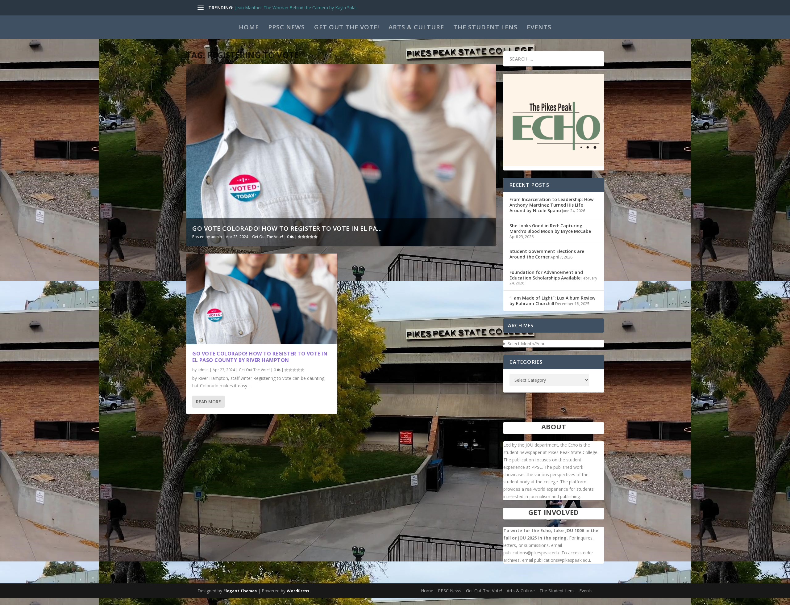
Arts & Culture (416, 27)
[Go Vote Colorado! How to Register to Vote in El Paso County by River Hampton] (261, 299)
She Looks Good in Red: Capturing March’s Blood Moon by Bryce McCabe (550, 228)
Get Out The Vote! (346, 27)
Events (539, 27)
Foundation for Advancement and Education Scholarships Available (546, 275)
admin (216, 236)
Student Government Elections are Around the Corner (546, 254)
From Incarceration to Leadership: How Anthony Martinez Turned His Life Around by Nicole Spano (551, 204)
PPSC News (286, 27)
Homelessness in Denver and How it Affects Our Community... (297, 8)
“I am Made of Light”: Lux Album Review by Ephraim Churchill (552, 300)
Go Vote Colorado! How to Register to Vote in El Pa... (287, 228)
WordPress (298, 591)
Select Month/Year (526, 344)
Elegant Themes (240, 591)
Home (249, 27)
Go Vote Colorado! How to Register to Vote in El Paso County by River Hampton (259, 356)
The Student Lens (485, 27)
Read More (208, 402)
